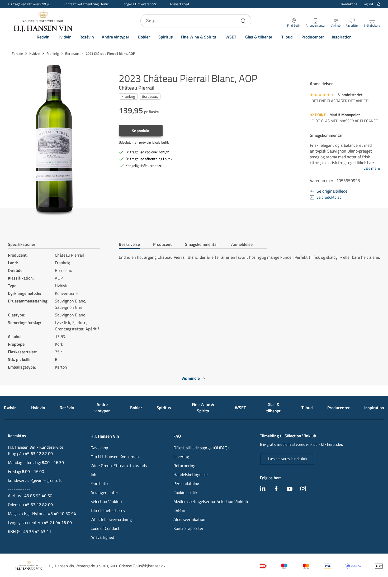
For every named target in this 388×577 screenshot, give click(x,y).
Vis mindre (191, 378)
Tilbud (287, 37)
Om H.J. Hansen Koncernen (115, 456)
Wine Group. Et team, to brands (119, 465)
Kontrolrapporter (188, 528)
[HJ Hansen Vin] (43, 21)
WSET (230, 37)
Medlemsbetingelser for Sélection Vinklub (210, 501)
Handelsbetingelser (190, 474)
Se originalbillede (332, 191)
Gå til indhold (15, 6)
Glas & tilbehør (258, 37)
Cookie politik (185, 492)
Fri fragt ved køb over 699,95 (29, 4)
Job (93, 474)
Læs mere (371, 168)
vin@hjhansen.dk (150, 566)
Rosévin (86, 37)
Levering (181, 456)
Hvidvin (65, 37)
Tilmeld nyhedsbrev (108, 510)
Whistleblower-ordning (111, 519)
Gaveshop (99, 447)
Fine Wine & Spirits (198, 37)
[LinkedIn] (263, 490)
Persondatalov (186, 483)
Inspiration (342, 37)
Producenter (312, 37)
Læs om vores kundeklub (287, 458)
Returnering (184, 465)
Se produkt (140, 130)
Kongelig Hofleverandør (139, 4)
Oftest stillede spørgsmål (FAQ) (201, 447)
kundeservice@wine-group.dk (35, 480)
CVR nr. (179, 510)
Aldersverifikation (189, 519)
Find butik (99, 483)
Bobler (144, 37)
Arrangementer (104, 492)
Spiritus (165, 37)
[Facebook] (276, 490)
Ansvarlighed (179, 4)
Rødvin (43, 37)
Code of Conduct (105, 528)
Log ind (367, 4)
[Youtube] (289, 489)
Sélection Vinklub (106, 501)
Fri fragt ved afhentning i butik (86, 4)
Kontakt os (349, 4)
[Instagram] (303, 490)
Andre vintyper (115, 37)
